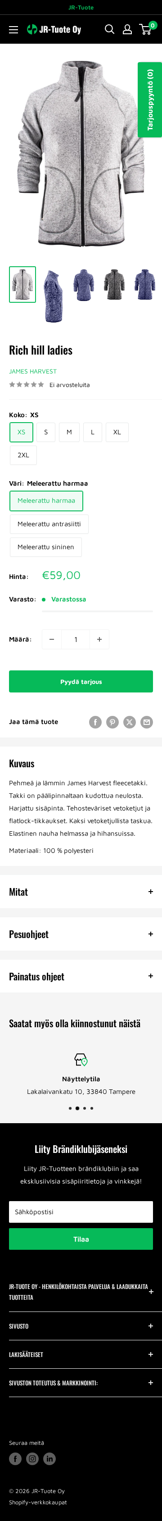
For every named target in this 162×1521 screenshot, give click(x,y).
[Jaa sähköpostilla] (146, 721)
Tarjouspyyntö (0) (150, 100)
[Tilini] (127, 29)
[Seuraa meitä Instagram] (32, 1459)
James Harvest (33, 371)
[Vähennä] (51, 639)
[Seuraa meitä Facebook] (15, 1459)
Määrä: (20, 639)
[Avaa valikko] (13, 29)
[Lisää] (99, 639)
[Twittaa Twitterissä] (129, 721)
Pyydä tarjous (81, 681)
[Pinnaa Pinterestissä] (112, 721)
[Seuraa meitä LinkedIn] (49, 1459)
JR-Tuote (81, 7)
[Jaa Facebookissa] (95, 721)
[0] (145, 29)
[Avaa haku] (110, 29)
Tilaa (81, 1239)
